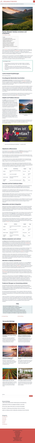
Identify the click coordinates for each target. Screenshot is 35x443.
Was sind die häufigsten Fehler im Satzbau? (11, 306)
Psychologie (4, 419)
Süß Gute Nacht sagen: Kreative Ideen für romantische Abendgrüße (13, 406)
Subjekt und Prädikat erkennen (7, 40)
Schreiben (7, 221)
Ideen (17, 95)
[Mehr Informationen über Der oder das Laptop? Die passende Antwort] (25, 351)
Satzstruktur (17, 50)
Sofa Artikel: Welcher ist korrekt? (24, 380)
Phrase (3, 270)
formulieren (24, 81)
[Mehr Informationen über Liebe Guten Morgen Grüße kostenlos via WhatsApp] (10, 351)
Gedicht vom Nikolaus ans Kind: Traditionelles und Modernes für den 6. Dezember (15, 410)
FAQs (3, 47)
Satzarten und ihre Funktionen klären (8, 42)
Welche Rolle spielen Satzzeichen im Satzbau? (11, 308)
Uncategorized (4, 424)
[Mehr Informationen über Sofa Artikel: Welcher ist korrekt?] (25, 373)
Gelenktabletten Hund (17, 437)
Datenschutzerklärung (17, 430)
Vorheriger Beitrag (4, 316)
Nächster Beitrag (21, 316)
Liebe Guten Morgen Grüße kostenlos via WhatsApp (8, 358)
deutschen (6, 49)
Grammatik (10, 150)
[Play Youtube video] (17, 133)
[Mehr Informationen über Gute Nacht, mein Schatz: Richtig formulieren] (10, 328)
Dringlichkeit (5, 271)
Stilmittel (22, 251)
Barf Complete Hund (17, 440)
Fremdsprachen (4, 416)
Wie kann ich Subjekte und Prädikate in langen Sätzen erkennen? (14, 312)
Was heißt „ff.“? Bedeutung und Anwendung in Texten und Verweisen (13, 408)
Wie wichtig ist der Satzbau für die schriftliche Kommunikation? (14, 311)
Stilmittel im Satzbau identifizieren (8, 45)
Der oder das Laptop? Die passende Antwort (25, 358)
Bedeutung (19, 265)
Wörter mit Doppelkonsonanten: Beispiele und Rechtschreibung (24, 336)
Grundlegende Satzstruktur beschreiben (9, 39)
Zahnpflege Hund (17, 439)
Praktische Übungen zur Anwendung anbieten (10, 46)
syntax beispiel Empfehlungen (7, 38)
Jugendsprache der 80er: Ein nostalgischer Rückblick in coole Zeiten (13, 404)
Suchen (3, 394)
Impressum (17, 431)
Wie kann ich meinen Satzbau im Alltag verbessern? (12, 307)
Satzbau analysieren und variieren (8, 44)
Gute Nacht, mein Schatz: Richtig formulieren (9, 336)
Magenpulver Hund (17, 438)
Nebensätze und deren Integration (8, 43)
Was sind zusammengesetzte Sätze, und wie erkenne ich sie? (14, 310)
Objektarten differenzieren (7, 41)
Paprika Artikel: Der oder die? (8, 380)
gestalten (21, 151)
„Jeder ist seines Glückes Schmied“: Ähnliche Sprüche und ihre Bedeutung (14, 402)
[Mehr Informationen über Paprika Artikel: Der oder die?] (10, 373)
